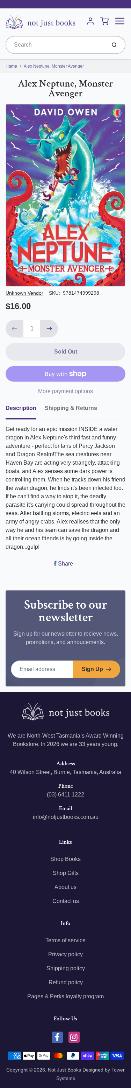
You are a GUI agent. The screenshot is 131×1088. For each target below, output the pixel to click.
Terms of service (65, 940)
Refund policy (66, 982)
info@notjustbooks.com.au (66, 817)
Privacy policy (65, 954)
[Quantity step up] (49, 328)
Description (21, 408)
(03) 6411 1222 (65, 795)
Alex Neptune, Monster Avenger (54, 66)
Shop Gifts (66, 873)
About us (65, 887)
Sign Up (92, 669)
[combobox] (55, 45)
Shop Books (65, 859)
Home (11, 66)
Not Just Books (64, 1070)
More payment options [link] (65, 391)
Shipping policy (65, 968)
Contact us (65, 901)
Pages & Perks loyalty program (65, 996)
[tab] (25, 410)
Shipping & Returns (71, 408)
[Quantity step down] (14, 328)
